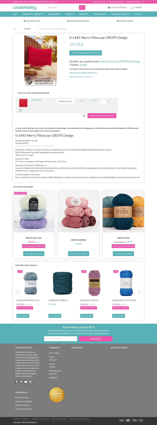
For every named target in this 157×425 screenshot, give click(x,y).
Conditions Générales (79, 419)
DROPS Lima (123, 238)
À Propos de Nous (133, 2)
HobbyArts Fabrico (58, 300)
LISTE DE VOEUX (118, 7)
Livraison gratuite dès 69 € (79, 21)
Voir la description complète (80, 77)
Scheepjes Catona (89, 300)
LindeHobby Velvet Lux (27, 300)
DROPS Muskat (36, 100)
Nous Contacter (99, 2)
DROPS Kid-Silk (34, 238)
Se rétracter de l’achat (23, 409)
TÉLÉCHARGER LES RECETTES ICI (85, 53)
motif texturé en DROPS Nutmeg (119, 61)
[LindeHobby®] (25, 7)
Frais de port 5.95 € (33, 21)
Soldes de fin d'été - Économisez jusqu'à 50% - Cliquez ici (35, 2)
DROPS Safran (78, 240)
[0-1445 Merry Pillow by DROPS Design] (40, 61)
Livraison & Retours (115, 2)
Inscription (95, 338)
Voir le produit (23, 316)
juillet (83, 64)
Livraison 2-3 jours (126, 21)
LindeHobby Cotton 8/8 (124, 300)
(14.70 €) (102, 115)
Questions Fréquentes (23, 401)
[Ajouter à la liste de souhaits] (84, 115)
